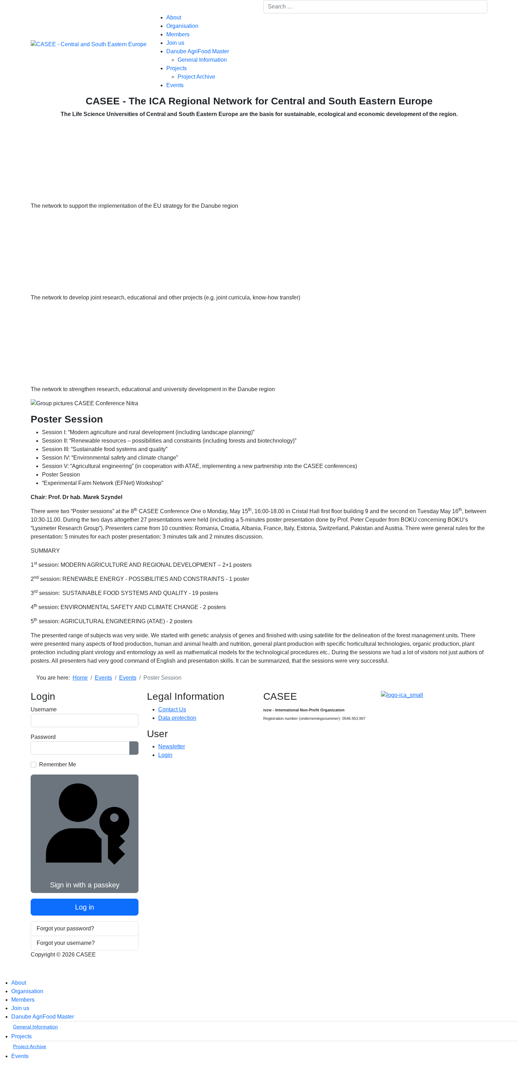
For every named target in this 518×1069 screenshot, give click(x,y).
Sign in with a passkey (84, 885)
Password (43, 737)
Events (175, 85)
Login (165, 755)
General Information (202, 60)
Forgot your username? (66, 943)
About (173, 17)
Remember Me (57, 764)
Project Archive (196, 77)
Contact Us (172, 709)
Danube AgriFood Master (197, 51)
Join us (175, 43)
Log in (84, 907)
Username (44, 709)
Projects (176, 68)
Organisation (182, 26)
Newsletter (171, 746)
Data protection (177, 718)
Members (178, 34)
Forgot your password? (65, 928)
